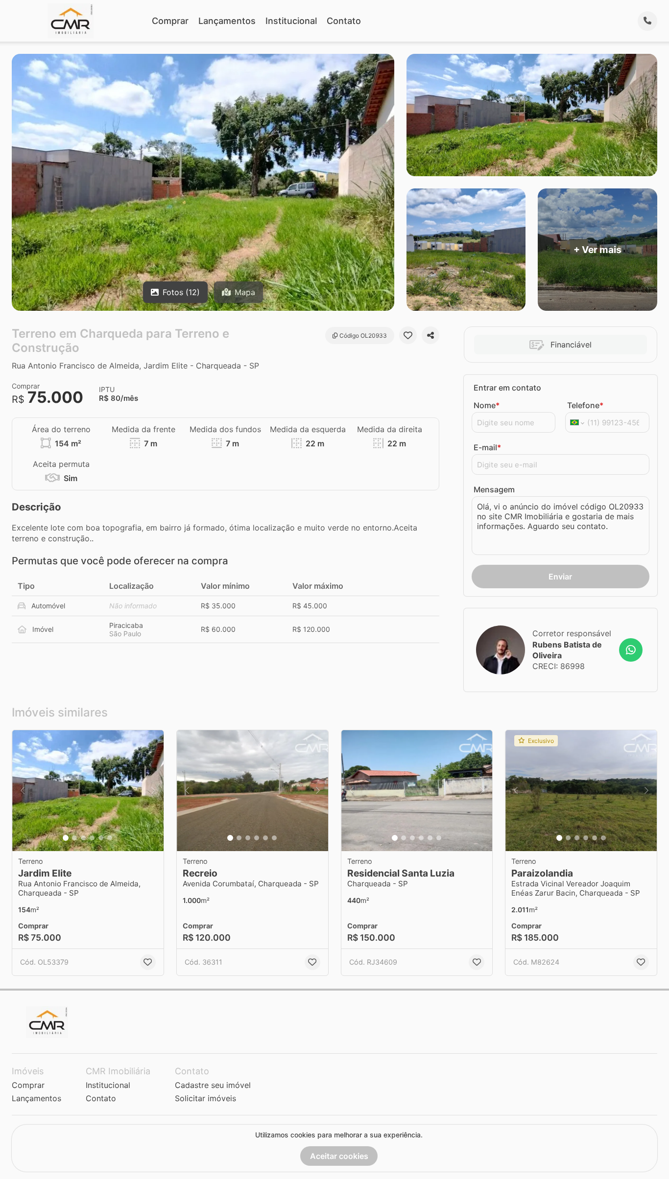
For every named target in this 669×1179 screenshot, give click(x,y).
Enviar (560, 576)
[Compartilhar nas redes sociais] (430, 335)
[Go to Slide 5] (100, 837)
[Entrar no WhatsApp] (631, 650)
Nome (487, 405)
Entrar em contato (507, 388)
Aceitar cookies (339, 1156)
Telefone (585, 405)
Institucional (291, 21)
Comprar (170, 21)
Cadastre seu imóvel (213, 1085)
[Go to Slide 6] (109, 837)
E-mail (487, 447)
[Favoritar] (408, 335)
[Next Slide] (153, 790)
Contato (344, 21)
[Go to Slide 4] (92, 837)
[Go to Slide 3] (83, 837)
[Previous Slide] (22, 790)
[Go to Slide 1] (66, 838)
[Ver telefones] (647, 21)
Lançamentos (227, 21)
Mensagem (494, 489)
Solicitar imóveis (205, 1098)
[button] (88, 790)
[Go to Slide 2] (74, 837)
